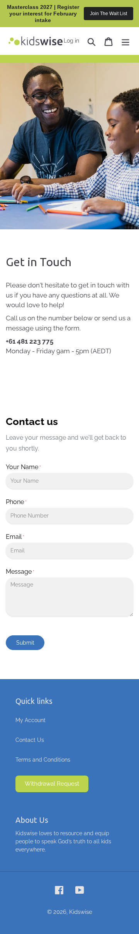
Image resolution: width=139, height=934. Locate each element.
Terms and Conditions (42, 760)
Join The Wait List (108, 13)
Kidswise (80, 911)
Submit (25, 643)
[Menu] (125, 41)
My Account (30, 720)
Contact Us (29, 740)
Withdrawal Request (52, 783)
